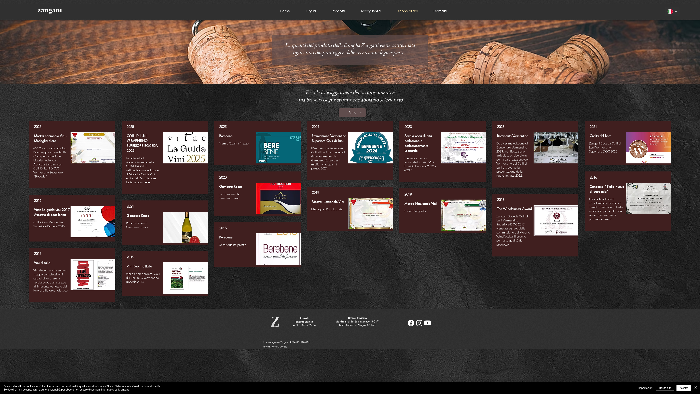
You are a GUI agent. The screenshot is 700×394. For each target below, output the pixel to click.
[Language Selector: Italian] (672, 11)
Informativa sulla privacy (115, 389)
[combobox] (352, 112)
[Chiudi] (695, 388)
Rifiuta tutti (665, 388)
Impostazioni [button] (645, 388)
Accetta (684, 388)
